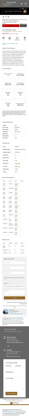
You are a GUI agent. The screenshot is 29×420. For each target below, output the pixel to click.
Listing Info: (6, 143)
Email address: (9, 372)
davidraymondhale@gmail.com (16, 314)
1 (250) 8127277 (12, 312)
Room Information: (8, 177)
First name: (8, 366)
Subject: (5, 283)
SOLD (26, 8)
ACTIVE (21, 8)
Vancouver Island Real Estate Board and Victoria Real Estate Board (13, 320)
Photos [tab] (8, 43)
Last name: (18, 366)
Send (14, 298)
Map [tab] (17, 43)
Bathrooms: (6, 240)
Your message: (9, 378)
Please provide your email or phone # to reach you (14, 278)
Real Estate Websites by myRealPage (14, 400)
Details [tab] (4, 43)
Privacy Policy (23, 399)
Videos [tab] (13, 43)
